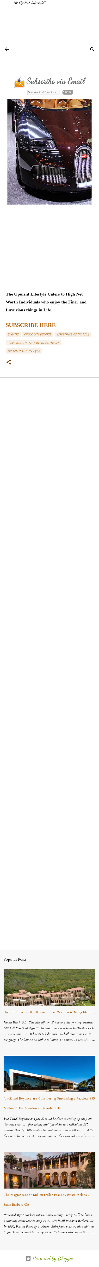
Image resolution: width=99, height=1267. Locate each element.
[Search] (92, 49)
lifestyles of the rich (73, 334)
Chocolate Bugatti (37, 334)
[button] (9, 362)
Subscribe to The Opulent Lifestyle (33, 342)
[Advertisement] (56, 38)
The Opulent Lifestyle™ (29, 2)
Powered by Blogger (52, 1258)
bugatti (13, 334)
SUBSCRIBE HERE (31, 325)
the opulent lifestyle (24, 351)
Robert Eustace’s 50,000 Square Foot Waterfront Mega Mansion (49, 1012)
